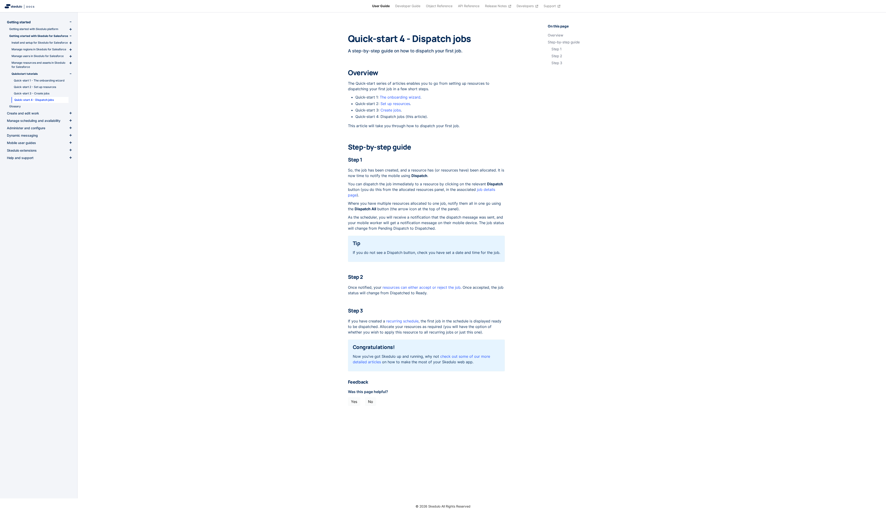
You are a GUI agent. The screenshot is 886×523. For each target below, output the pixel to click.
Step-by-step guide (564, 42)
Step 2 (556, 56)
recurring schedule (402, 321)
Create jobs (390, 110)
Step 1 (556, 49)
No (370, 401)
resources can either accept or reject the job (422, 287)
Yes (354, 401)
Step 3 (556, 63)
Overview (555, 35)
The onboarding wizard (400, 97)
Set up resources (395, 103)
